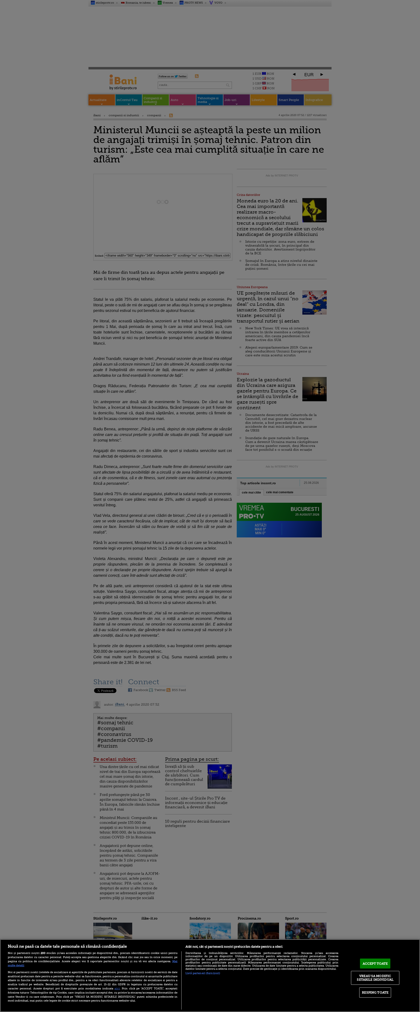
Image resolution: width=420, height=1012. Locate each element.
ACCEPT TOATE (375, 963)
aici (117, 988)
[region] (210, 975)
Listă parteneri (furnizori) (202, 973)
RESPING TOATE (375, 992)
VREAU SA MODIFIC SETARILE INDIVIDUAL (375, 977)
